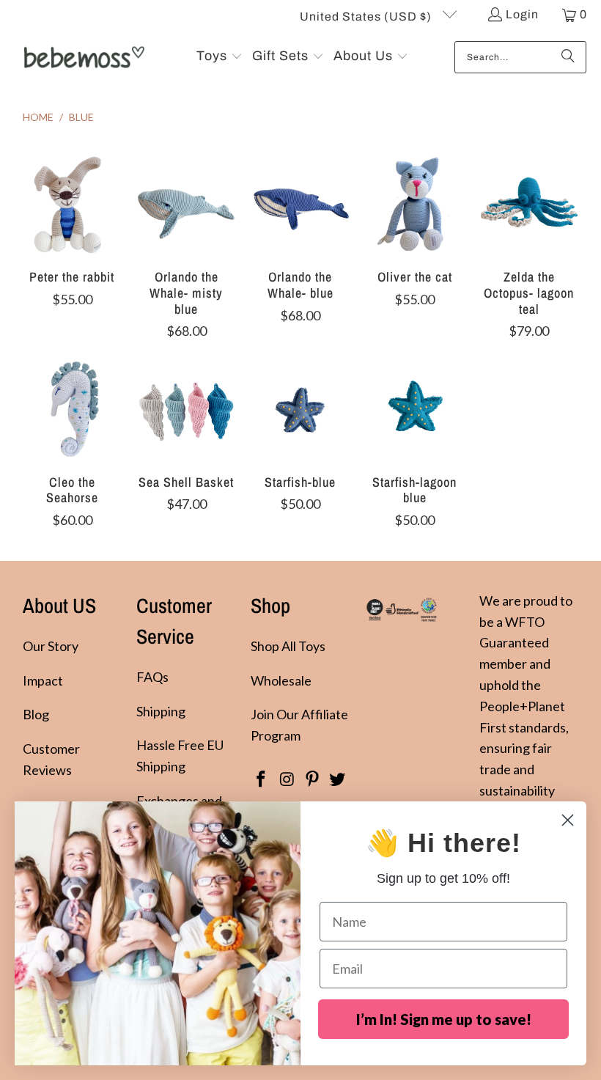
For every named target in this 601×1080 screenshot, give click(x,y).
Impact (43, 680)
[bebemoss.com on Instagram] (287, 780)
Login (522, 14)
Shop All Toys (288, 646)
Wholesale (281, 680)
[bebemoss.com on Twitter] (338, 780)
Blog (36, 714)
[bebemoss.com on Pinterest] (312, 780)
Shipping (160, 711)
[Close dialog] (567, 820)
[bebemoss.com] (82, 57)
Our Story (50, 646)
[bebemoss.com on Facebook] (262, 780)
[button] (219, 57)
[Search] (568, 57)
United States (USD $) (367, 16)
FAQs (152, 677)
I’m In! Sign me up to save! (443, 1019)
